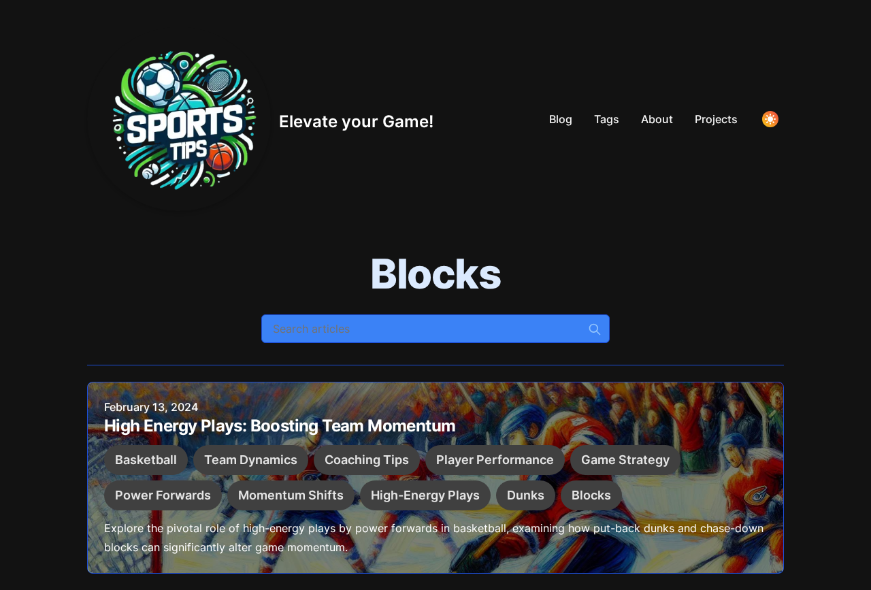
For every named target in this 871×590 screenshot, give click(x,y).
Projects (716, 119)
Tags (606, 119)
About (657, 119)
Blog (560, 119)
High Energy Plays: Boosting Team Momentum (279, 426)
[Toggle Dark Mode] (770, 119)
